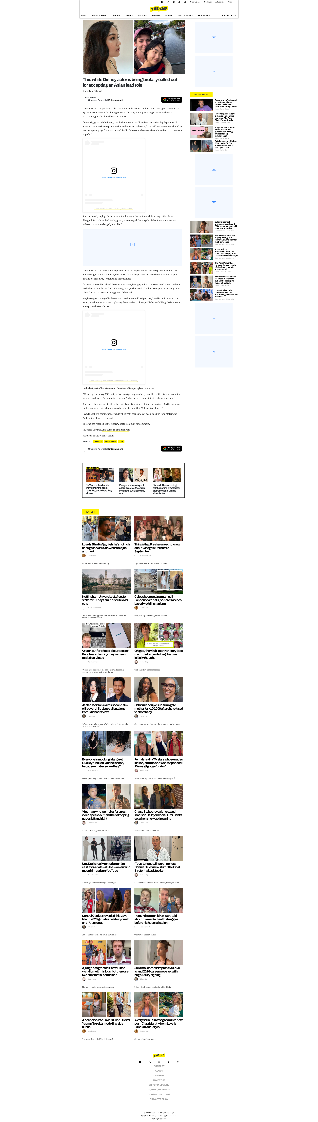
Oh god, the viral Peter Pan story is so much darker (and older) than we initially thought (158, 654)
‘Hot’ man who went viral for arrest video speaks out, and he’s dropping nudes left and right (105, 815)
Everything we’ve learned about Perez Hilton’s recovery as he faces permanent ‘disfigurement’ (226, 103)
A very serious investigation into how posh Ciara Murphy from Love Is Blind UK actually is (158, 1023)
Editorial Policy (159, 1085)
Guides (168, 16)
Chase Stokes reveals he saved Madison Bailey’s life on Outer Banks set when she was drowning (158, 815)
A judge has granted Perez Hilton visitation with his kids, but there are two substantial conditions (105, 971)
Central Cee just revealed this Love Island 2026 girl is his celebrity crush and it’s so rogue (105, 919)
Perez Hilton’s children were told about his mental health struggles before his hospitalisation (156, 919)
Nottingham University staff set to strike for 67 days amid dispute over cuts (105, 600)
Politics (142, 16)
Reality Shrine (185, 16)
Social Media (110, 441)
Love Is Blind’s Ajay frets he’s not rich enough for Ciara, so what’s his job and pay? (106, 548)
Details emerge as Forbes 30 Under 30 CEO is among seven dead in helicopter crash (226, 144)
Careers (159, 1075)
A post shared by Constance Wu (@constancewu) (113, 209)
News (84, 16)
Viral (121, 441)
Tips (230, 2)
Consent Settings (159, 1094)
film (176, 270)
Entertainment (100, 16)
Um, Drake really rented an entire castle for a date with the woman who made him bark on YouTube (106, 867)
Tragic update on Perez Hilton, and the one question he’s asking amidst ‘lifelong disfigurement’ (225, 131)
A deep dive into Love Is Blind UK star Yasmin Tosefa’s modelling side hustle (106, 1023)
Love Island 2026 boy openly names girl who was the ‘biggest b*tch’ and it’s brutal (226, 293)
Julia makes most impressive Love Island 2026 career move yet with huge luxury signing (157, 971)
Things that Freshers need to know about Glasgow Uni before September (157, 548)
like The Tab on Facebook (115, 429)
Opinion (156, 16)
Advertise (219, 2)
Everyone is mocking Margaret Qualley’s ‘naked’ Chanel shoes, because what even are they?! (103, 763)
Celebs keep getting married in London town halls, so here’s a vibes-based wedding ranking (158, 600)
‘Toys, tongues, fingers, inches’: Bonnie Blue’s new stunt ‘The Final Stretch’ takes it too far (157, 867)
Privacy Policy (159, 1099)
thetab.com (154, 1113)
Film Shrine (204, 16)
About (159, 1071)
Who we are (195, 2)
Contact (208, 2)
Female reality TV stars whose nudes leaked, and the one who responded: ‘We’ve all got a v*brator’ (158, 763)
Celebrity (98, 441)
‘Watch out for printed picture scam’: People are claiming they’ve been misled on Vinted (105, 654)
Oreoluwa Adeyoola (97, 100)
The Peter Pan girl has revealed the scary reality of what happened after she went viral (225, 266)
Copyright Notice (159, 1090)
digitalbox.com (161, 1119)
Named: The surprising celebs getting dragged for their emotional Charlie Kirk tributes (166, 489)
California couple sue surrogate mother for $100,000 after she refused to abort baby (158, 708)
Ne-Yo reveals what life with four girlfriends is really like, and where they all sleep (99, 489)
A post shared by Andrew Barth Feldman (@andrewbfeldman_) (113, 381)
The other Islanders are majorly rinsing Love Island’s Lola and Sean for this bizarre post (226, 239)
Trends (116, 16)
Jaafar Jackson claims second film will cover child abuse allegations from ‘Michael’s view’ (104, 708)
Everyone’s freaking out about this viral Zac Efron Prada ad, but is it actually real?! (132, 489)
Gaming (129, 16)
